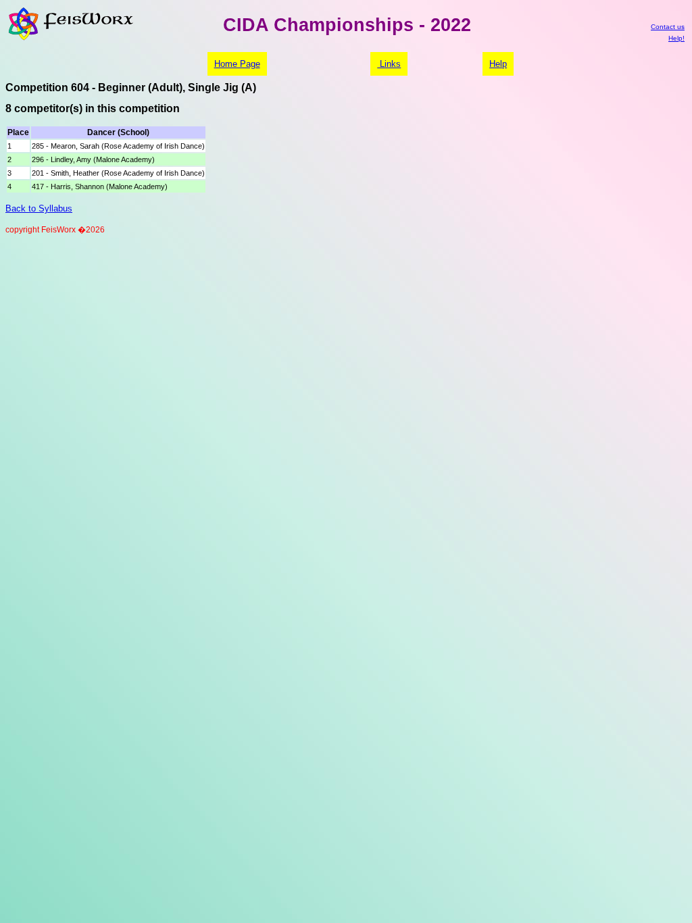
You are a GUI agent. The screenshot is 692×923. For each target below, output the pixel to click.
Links (389, 64)
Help (498, 64)
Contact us (668, 26)
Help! (676, 38)
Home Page (237, 64)
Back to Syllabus (38, 208)
